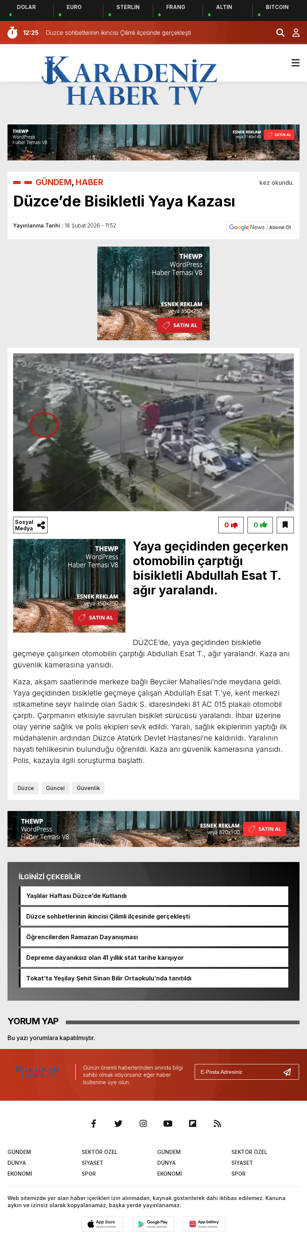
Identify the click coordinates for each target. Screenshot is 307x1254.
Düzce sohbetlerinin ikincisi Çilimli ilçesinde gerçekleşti (108, 916)
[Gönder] (290, 1072)
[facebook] (93, 1123)
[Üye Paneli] (292, 33)
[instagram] (143, 1123)
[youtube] (168, 1123)
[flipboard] (192, 1123)
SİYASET (92, 1163)
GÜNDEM (54, 182)
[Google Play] (153, 1224)
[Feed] (217, 1123)
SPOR (89, 1173)
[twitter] (118, 1123)
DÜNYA (16, 1163)
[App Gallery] (204, 1224)
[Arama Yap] (277, 33)
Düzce (26, 788)
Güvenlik (88, 788)
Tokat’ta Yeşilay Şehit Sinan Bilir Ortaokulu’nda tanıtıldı (108, 978)
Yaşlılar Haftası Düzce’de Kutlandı (76, 895)
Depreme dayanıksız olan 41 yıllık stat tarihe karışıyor (105, 957)
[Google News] (260, 226)
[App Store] (103, 1224)
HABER (89, 182)
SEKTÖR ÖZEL (100, 1152)
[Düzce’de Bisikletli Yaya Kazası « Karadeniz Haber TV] (129, 81)
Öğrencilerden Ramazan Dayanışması (82, 937)
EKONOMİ (19, 1173)
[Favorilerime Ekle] (285, 525)
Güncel (55, 788)
